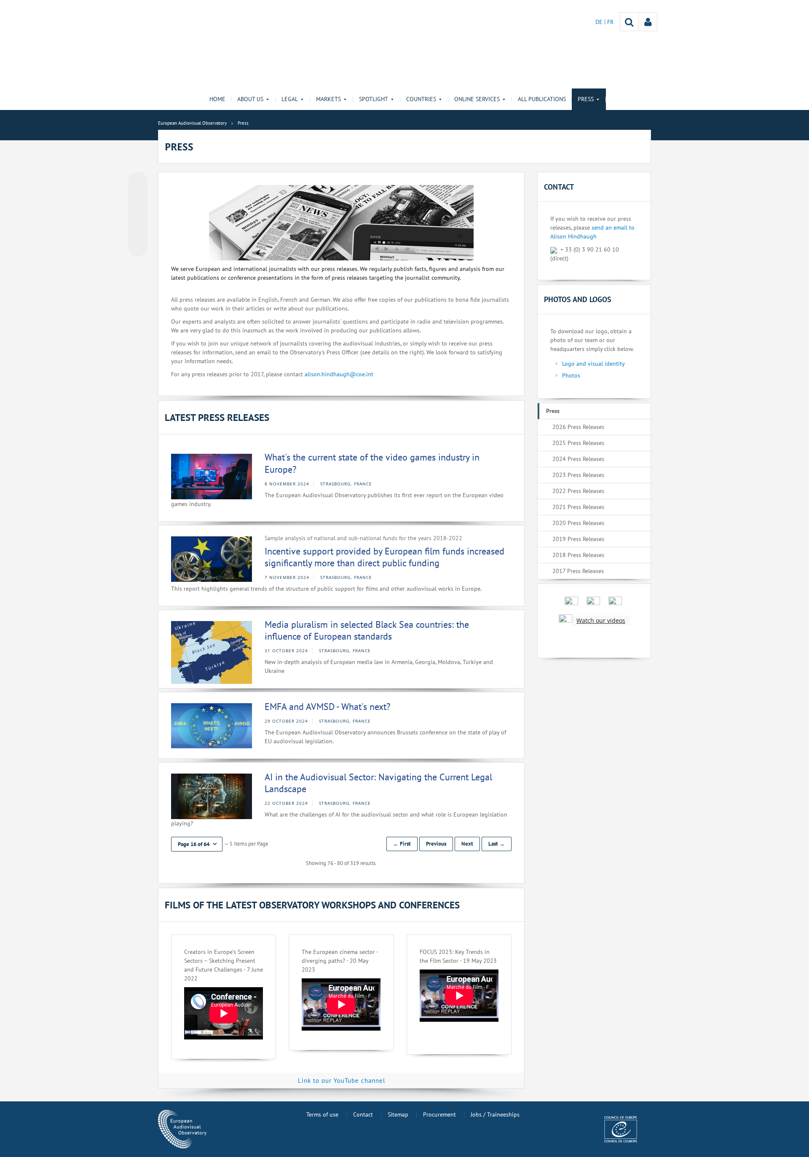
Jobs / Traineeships (495, 1114)
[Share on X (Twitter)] (137, 198)
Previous (436, 843)
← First (402, 843)
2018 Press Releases (578, 555)
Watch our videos (600, 620)
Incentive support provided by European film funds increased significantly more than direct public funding (384, 557)
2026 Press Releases (578, 427)
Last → (496, 843)
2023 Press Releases (578, 475)
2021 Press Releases (578, 507)
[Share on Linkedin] (137, 230)
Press (553, 411)
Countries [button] (421, 99)
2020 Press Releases (578, 523)
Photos (571, 375)
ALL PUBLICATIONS (542, 99)
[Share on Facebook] (137, 214)
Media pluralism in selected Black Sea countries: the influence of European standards (367, 631)
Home (217, 99)
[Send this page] (137, 246)
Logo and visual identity (593, 363)
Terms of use (322, 1114)
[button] (196, 844)
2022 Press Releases (578, 491)
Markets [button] (328, 99)
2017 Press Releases (578, 571)
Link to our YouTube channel (341, 1081)
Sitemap (398, 1114)
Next (467, 843)
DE (599, 22)
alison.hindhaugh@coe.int (339, 374)
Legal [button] (289, 99)
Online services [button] (477, 99)
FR (610, 22)
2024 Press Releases (578, 459)
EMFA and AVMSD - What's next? (328, 706)
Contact (363, 1114)
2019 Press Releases (578, 539)
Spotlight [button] (373, 99)
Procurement (439, 1114)
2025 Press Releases (578, 443)
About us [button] (250, 99)
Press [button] (586, 99)
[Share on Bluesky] (137, 182)
